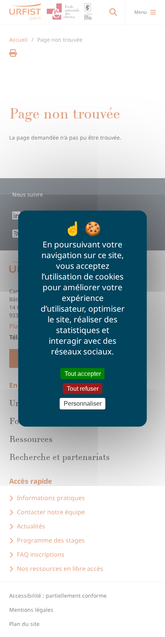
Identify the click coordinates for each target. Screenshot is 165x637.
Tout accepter (82, 373)
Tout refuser (83, 388)
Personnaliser (83, 403)
